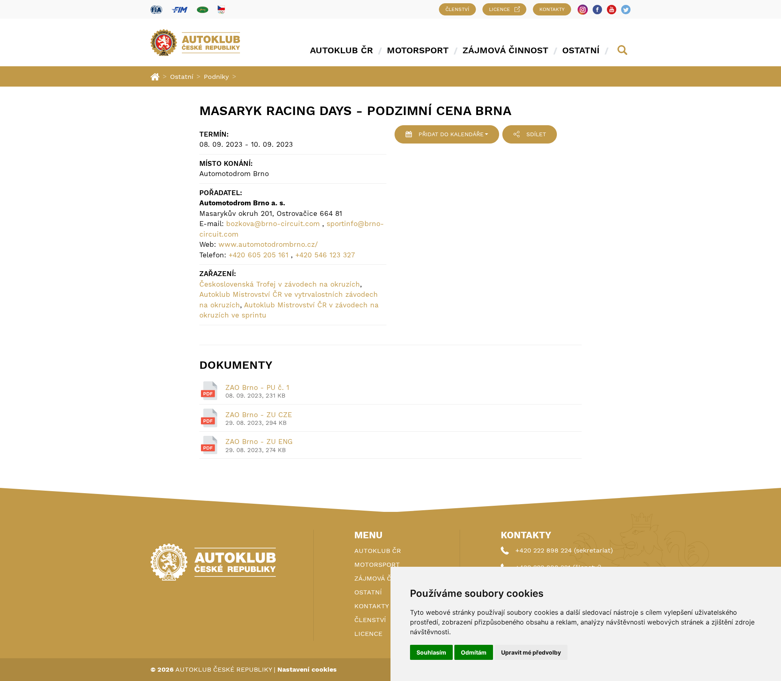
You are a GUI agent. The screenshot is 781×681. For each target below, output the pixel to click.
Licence (499, 9)
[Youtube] (611, 9)
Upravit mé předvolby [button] (531, 652)
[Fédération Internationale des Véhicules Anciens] (202, 9)
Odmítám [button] (473, 652)
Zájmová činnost (505, 50)
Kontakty (552, 9)
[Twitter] (625, 9)
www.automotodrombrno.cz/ (268, 244)
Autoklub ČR (341, 50)
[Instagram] (583, 9)
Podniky (216, 77)
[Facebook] (597, 9)
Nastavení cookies (307, 669)
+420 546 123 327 (325, 255)
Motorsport (418, 50)
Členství (457, 9)
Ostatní (581, 50)
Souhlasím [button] (431, 652)
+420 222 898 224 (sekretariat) (564, 550)
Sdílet (536, 134)
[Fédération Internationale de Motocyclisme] (180, 9)
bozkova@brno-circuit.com (273, 224)
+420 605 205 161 (258, 255)
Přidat (451, 134)
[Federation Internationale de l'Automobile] (156, 9)
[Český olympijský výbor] (221, 9)
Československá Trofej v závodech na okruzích (279, 284)
